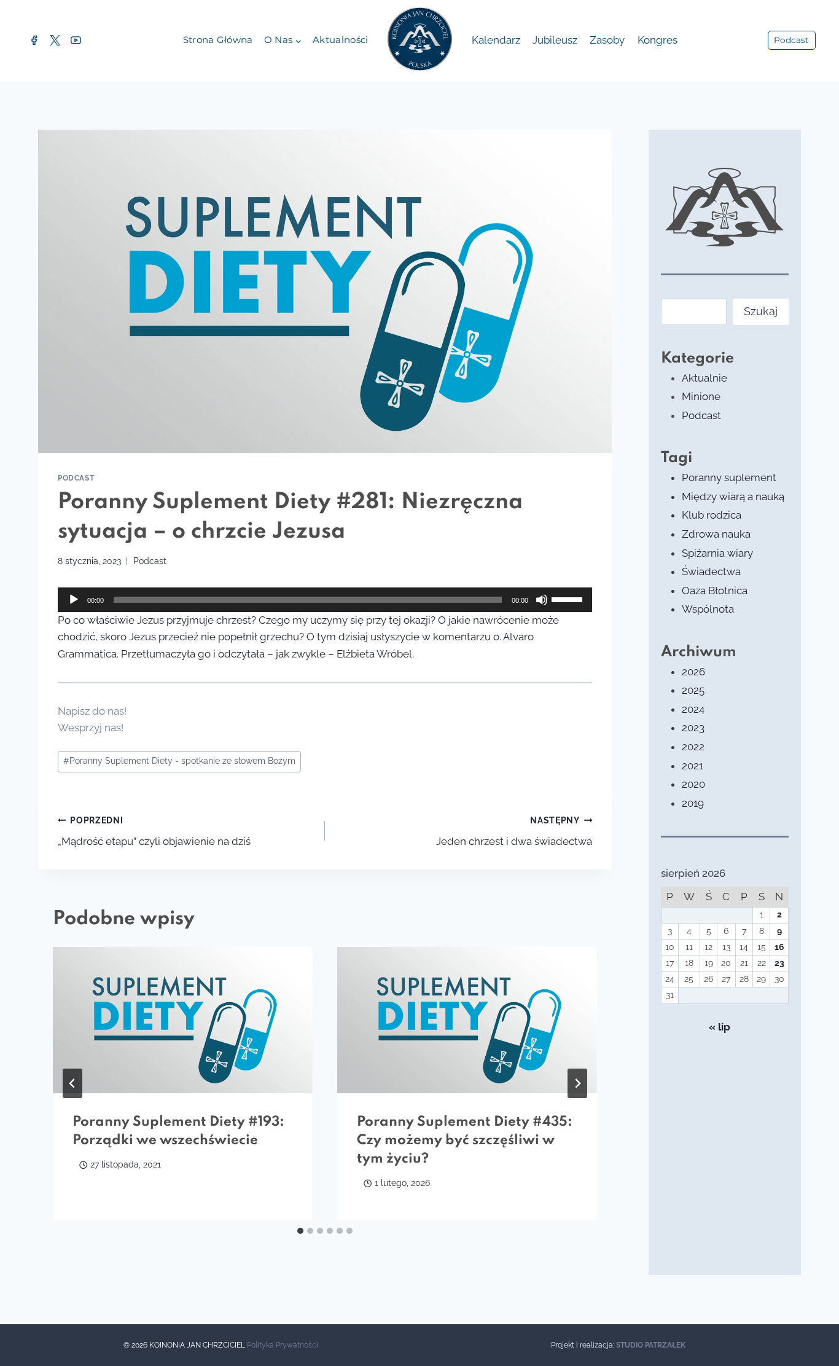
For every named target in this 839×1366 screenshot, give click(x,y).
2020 (693, 784)
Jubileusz (555, 40)
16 (779, 947)
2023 (693, 727)
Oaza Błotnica (714, 590)
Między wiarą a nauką (733, 496)
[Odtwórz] (74, 600)
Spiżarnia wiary (717, 553)
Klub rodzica (711, 515)
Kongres (657, 40)
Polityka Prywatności (282, 1345)
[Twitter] (54, 40)
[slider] (569, 598)
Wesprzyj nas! (90, 727)
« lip (719, 1027)
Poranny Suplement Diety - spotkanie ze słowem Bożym (179, 761)
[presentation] (183, 1020)
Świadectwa (711, 571)
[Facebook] (33, 40)
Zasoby (607, 40)
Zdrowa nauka (716, 534)
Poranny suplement (729, 477)
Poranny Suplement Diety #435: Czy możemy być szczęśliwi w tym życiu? (464, 1140)
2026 (693, 671)
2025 (693, 690)
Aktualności (340, 39)
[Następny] (577, 1083)
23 (779, 963)
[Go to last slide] (72, 1083)
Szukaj (761, 311)
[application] (325, 599)
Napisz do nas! (92, 711)
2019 (693, 803)
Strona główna (218, 39)
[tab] (300, 1231)
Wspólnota (708, 609)
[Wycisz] (542, 600)
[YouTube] (75, 40)
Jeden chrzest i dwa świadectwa (514, 831)
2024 (693, 709)
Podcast (791, 40)
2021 (692, 766)
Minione (701, 396)
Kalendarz (496, 40)
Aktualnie (704, 378)
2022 (693, 746)
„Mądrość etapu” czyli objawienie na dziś (154, 831)
